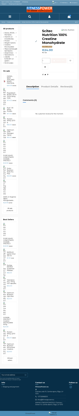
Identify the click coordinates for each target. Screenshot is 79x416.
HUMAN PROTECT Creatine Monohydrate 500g (8, 321)
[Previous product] (76, 22)
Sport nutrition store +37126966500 (11, 2)
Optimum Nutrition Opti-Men (10, 294)
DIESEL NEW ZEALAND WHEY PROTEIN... (11, 79)
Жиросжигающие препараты (10, 50)
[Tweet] (45, 75)
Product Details (49, 87)
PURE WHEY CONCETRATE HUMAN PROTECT (8, 158)
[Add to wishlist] (70, 60)
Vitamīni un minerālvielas (9, 38)
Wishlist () (65, 2)
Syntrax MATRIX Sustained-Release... (11, 267)
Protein (7, 41)
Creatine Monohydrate (9, 46)
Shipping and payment (15, 4)
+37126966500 (43, 396)
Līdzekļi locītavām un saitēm (9, 59)
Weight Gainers (10, 43)
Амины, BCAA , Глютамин (9, 34)
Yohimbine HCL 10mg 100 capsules (11, 281)
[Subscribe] (25, 375)
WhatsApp (25, 2)
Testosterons (9, 55)
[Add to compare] (45, 67)
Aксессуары (8, 63)
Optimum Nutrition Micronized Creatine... (11, 346)
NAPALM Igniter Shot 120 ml (11, 254)
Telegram (4, 4)
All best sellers (10, 359)
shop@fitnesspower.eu (46, 400)
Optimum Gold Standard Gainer (10, 132)
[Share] (42, 75)
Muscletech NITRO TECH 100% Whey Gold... (11, 95)
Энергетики (8, 53)
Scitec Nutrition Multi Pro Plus (10, 170)
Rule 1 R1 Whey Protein (10, 109)
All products (8, 29)
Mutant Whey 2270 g (11, 120)
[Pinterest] (47, 75)
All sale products (10, 209)
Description (32, 87)
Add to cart (60, 60)
